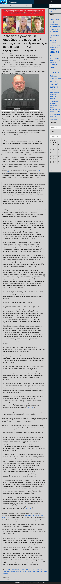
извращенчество (53, 62)
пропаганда (53, 103)
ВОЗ (57, 24)
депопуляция (55, 58)
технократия (55, 112)
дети (9, 579)
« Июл (51, 171)
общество (13, 579)
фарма (54, 116)
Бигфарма (53, 24)
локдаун (55, 76)
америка (5, 579)
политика (58, 98)
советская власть (54, 105)
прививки (54, 101)
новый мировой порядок (54, 84)
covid (52, 19)
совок (52, 107)
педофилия (19, 579)
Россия (54, 31)
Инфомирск (14, 2)
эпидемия (54, 119)
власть (55, 47)
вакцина (54, 40)
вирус (51, 47)
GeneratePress (42, 582)
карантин (54, 65)
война (51, 49)
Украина (52, 33)
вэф (54, 49)
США (57, 31)
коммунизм (53, 70)
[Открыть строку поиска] (59, 2)
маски (51, 78)
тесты (58, 109)
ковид (52, 67)
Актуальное (6, 5)
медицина (57, 78)
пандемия (54, 92)
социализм (53, 109)
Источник (30, 407)
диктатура (56, 60)
